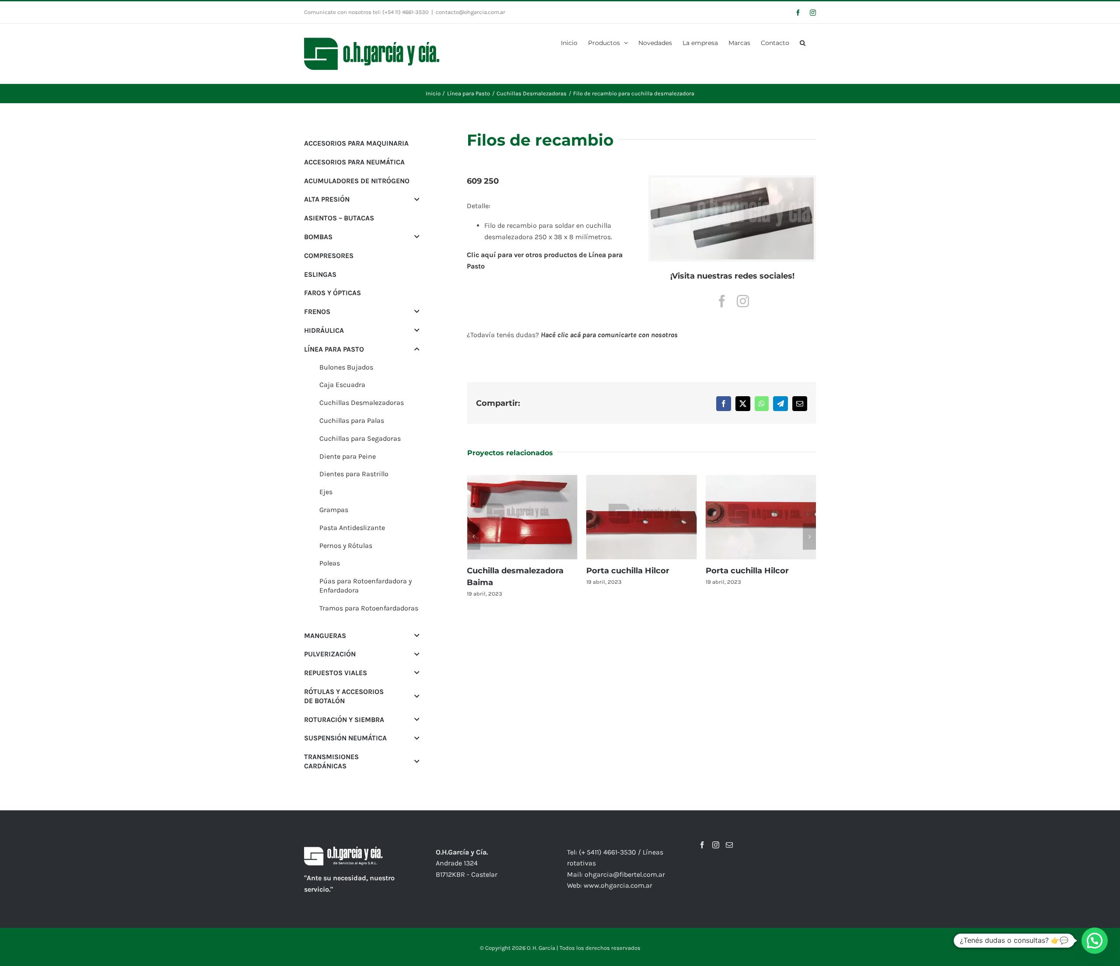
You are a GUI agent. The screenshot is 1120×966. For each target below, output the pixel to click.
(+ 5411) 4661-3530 (607, 852)
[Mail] (729, 844)
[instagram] (743, 301)
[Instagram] (715, 844)
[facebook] (722, 301)
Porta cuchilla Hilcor (627, 570)
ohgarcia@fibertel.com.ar (624, 874)
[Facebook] (702, 844)
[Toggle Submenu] (417, 199)
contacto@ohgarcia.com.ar (470, 12)
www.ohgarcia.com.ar (618, 885)
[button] (802, 42)
